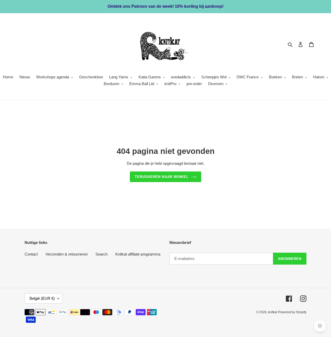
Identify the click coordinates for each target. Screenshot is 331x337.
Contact (31, 254)
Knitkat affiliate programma (137, 254)
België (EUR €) (42, 298)
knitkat (272, 312)
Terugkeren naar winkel (162, 177)
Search (101, 254)
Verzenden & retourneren (67, 254)
